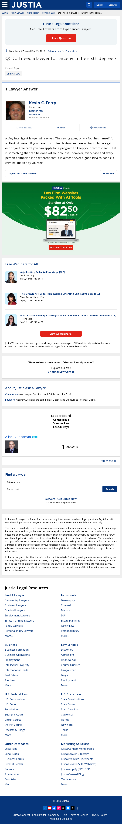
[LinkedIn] (45, 808)
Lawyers (10, 399)
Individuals (68, 595)
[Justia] (26, 5)
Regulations (12, 709)
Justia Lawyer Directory (75, 754)
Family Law (67, 625)
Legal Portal (39, 815)
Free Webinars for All (21, 264)
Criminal (66, 605)
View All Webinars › (61, 333)
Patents (9, 769)
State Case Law (70, 709)
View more (109, 460)
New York (67, 725)
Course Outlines (70, 665)
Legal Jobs (11, 748)
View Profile (35, 114)
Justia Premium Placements (77, 759)
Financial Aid (68, 660)
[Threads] (63, 808)
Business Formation (17, 649)
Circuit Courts (13, 719)
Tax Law (10, 680)
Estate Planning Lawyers (19, 620)
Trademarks (12, 774)
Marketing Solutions (75, 744)
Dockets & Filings (15, 730)
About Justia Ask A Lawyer (25, 388)
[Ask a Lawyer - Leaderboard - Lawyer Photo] (11, 446)
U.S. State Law (71, 694)
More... (9, 636)
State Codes (68, 704)
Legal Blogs (12, 754)
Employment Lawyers (17, 615)
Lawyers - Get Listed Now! (61, 499)
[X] (73, 808)
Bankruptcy (68, 600)
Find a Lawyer (16, 474)
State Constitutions (72, 699)
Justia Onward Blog (72, 774)
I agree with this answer (22, 173)
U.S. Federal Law (16, 694)
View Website (100, 127)
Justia (5, 12)
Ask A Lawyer (17, 12)
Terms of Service (78, 815)
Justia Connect (21, 815)
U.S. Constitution (15, 699)
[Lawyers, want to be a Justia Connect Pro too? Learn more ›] (34, 436)
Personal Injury (70, 631)
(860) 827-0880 (36, 110)
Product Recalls (14, 764)
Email (62, 127)
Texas (64, 730)
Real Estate (11, 675)
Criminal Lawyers (15, 610)
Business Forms (14, 759)
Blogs (64, 675)
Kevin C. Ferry (42, 102)
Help (64, 815)
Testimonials (68, 779)
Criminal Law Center (61, 371)
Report (109, 173)
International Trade (16, 670)
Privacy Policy (99, 815)
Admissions (68, 654)
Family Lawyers (14, 625)
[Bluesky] (68, 808)
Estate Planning (70, 620)
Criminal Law (48, 12)
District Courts (13, 725)
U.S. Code (10, 704)
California (67, 714)
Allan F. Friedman (18, 437)
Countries (11, 779)
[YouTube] (49, 808)
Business (11, 645)
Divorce (65, 610)
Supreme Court (14, 714)
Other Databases (17, 744)
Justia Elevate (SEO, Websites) (78, 764)
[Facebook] (54, 808)
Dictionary (67, 649)
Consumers (11, 394)
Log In (99, 5)
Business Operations (17, 654)
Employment (12, 660)
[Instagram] (59, 808)
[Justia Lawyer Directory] (77, 808)
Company (53, 815)
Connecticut (33, 12)
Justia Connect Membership (77, 748)
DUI (63, 615)
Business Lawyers (15, 605)
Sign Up (113, 5)
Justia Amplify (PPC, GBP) (76, 769)
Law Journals (68, 670)
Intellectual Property (17, 665)
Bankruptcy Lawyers (17, 600)
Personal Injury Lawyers (19, 631)
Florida (65, 719)
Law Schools (69, 645)
